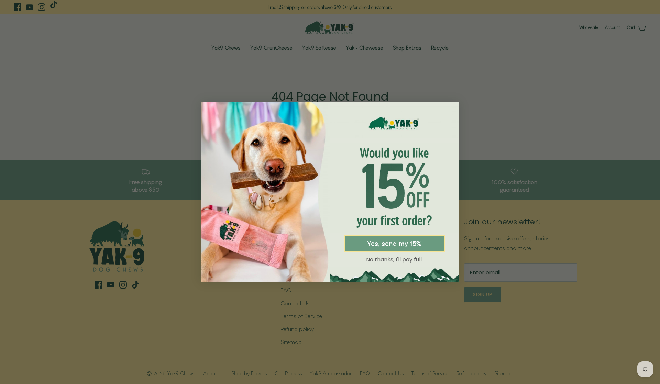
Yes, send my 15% (394, 243)
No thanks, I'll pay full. (394, 259)
